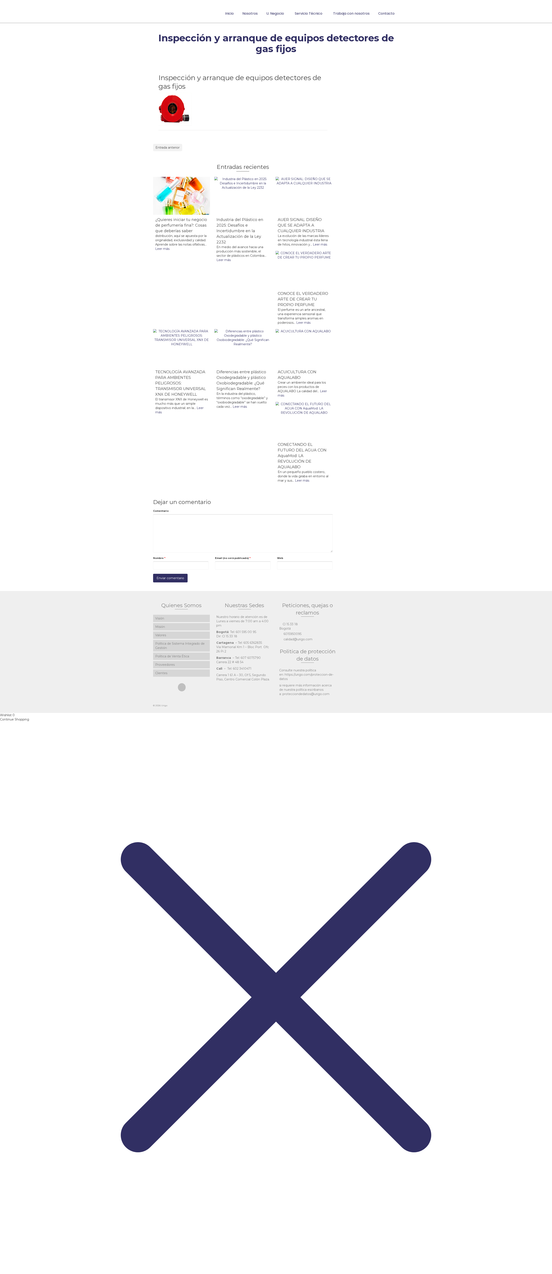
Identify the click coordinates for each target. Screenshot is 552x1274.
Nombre (159, 558)
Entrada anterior (167, 147)
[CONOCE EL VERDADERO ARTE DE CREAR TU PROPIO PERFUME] (304, 270)
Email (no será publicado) (233, 558)
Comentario (161, 510)
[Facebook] (182, 687)
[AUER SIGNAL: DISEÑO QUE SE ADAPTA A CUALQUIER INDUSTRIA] (304, 196)
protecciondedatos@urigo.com (305, 694)
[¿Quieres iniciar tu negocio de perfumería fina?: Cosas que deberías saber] (181, 196)
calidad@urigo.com (297, 639)
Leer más (162, 249)
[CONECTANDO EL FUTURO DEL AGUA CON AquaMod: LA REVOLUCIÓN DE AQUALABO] (304, 421)
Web (280, 558)
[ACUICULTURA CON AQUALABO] (304, 348)
